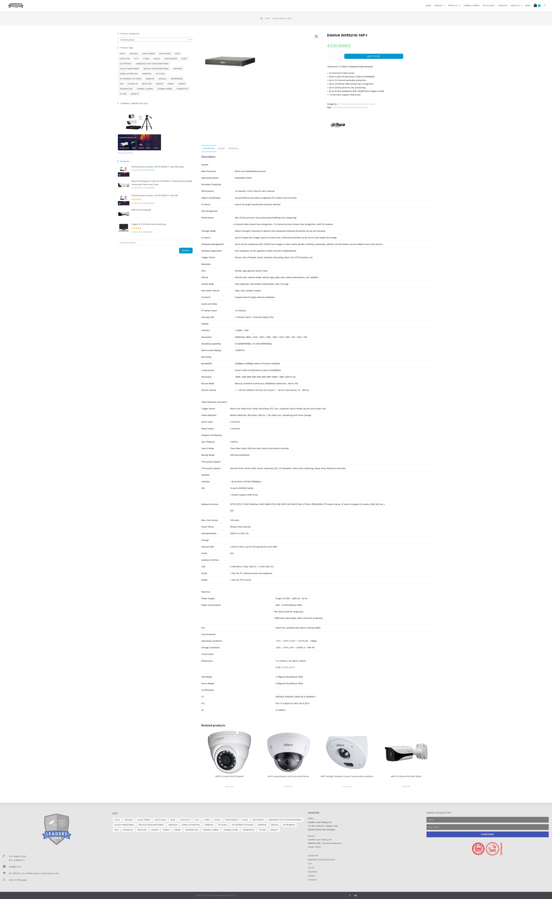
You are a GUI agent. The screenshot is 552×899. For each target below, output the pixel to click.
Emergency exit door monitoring (152, 63)
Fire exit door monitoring (156, 68)
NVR (351, 107)
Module (162, 79)
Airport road (332, 826)
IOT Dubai (160, 74)
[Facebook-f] (350, 895)
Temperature (126, 89)
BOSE (177, 53)
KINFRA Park (314, 843)
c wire (146, 58)
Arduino (134, 53)
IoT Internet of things (131, 79)
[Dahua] (338, 124)
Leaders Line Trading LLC (320, 822)
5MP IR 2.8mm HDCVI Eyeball (229, 776)
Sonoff (181, 84)
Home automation (129, 74)
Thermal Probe (165, 89)
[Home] (261, 18)
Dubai (346, 107)
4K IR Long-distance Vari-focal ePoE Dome (288, 776)
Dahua (340, 107)
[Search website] (544, 5)
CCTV (340, 104)
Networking (177, 79)
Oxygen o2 (133, 84)
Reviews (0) (233, 148)
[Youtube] (355, 895)
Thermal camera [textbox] (154, 39)
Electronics (126, 63)
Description (209, 148)
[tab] (208, 148)
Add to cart (373, 56)
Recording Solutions (351, 104)
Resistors (147, 84)
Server (170, 84)
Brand (221, 148)
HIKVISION (177, 68)
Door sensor (170, 58)
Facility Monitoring (129, 68)
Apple (122, 53)
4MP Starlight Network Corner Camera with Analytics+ (347, 776)
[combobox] (155, 40)
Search (186, 250)
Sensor (159, 84)
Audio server (148, 53)
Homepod (146, 74)
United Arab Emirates (324, 829)
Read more (229, 786)
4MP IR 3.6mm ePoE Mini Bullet (406, 776)
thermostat (182, 89)
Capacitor (125, 58)
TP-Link (123, 94)
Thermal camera (368, 104)
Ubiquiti (135, 94)
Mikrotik (150, 79)
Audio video (165, 53)
